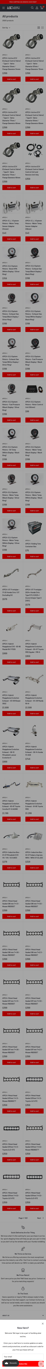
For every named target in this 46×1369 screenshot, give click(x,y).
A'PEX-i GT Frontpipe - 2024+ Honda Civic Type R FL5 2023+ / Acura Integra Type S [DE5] (33, 595)
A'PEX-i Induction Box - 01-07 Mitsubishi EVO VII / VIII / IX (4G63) (11, 855)
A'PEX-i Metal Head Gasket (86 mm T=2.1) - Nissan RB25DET (34, 952)
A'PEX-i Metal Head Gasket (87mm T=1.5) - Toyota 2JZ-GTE (33, 1195)
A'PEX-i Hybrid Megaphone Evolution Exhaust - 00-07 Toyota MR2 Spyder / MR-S (34, 648)
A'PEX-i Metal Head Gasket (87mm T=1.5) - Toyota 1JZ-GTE (10, 1195)
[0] (41, 7)
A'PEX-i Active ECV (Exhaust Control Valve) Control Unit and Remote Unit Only (34, 170)
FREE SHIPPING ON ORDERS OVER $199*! (23, 2)
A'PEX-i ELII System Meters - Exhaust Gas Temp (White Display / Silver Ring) (10, 360)
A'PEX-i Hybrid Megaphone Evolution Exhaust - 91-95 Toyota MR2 (34, 805)
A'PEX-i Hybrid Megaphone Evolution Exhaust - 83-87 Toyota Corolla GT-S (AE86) (11, 805)
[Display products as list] (43, 28)
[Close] (43, 1323)
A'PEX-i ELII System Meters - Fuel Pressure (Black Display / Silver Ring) (11, 406)
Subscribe (23, 1364)
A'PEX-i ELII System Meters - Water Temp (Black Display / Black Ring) (33, 451)
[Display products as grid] (39, 28)
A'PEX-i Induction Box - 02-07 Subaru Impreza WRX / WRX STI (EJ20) (34, 855)
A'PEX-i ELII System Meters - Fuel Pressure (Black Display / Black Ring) (34, 360)
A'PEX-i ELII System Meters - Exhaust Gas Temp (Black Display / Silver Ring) (10, 315)
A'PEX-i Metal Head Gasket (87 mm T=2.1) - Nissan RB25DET (33, 1049)
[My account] (37, 7)
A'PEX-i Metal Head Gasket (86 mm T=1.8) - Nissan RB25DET (11, 952)
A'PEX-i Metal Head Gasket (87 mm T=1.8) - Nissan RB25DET (10, 1049)
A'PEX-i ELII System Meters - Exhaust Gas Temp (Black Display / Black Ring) (33, 270)
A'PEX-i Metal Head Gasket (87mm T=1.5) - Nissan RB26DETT (33, 1147)
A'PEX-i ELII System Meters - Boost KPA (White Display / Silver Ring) (11, 270)
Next (39, 1218)
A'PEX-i (4, 55)
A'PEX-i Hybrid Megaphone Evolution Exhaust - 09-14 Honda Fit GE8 (34, 750)
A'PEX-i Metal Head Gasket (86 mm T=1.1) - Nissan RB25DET (10, 904)
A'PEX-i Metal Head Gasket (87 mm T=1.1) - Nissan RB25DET (10, 1001)
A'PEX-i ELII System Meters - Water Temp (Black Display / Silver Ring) (10, 496)
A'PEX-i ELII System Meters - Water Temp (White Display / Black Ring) (33, 496)
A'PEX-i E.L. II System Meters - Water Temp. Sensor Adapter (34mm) (10, 225)
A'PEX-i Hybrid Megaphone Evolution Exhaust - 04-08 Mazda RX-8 (34, 699)
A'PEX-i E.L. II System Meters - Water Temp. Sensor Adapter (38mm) (33, 225)
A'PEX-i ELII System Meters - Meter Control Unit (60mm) (34, 404)
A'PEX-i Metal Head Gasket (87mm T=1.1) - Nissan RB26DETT (10, 1098)
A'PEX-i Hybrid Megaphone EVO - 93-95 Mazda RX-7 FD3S (11, 646)
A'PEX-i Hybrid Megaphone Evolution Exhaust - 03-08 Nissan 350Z (11, 699)
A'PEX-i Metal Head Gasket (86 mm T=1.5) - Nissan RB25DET (34, 904)
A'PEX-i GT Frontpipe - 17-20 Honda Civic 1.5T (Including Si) (10, 592)
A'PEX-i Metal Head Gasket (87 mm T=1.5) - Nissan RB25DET (33, 1001)
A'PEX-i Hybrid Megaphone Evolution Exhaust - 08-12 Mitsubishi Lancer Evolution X (10, 752)
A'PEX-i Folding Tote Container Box (33, 545)
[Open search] (32, 7)
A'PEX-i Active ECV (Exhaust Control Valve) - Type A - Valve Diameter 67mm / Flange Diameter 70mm (34, 63)
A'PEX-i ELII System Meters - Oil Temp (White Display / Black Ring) (10, 451)
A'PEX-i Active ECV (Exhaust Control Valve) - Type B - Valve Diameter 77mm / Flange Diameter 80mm (11, 172)
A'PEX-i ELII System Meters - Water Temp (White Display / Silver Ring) (11, 541)
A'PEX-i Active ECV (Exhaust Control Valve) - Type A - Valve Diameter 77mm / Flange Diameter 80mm (11, 117)
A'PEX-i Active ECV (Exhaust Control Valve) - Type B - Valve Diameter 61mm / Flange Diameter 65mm (34, 117)
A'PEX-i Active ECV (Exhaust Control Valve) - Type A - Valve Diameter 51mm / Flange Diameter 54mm (11, 63)
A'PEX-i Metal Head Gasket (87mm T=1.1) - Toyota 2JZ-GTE (10, 1147)
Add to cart (11, 79)
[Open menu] (3, 8)
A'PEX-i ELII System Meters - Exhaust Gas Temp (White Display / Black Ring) (33, 315)
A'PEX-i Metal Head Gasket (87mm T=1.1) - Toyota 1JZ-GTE (33, 1098)
